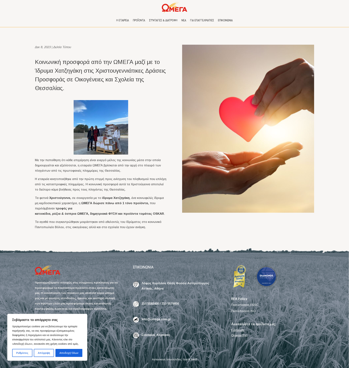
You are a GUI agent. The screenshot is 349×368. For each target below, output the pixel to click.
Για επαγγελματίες (202, 20)
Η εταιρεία (122, 20)
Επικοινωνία (225, 20)
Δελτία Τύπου (62, 47)
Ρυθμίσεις (22, 352)
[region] (47, 337)
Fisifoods (237, 330)
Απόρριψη (44, 352)
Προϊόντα (139, 20)
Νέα (183, 20)
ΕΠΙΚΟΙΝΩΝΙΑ (143, 267)
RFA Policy (239, 298)
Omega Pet (239, 335)
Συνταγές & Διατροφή (163, 20)
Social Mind (190, 359)
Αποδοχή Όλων (68, 352)
